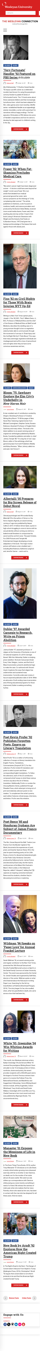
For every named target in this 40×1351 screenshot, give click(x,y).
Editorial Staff (10, 83)
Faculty (31, 388)
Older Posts (26, 1298)
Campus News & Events (19, 388)
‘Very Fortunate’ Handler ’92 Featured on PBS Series (19, 73)
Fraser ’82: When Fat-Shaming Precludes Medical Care (17, 172)
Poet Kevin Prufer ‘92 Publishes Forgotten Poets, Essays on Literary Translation (17, 742)
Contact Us (6, 1321)
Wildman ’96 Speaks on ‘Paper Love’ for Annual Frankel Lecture (19, 947)
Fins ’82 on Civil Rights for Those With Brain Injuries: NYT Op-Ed (19, 302)
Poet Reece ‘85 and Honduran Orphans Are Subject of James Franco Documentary (20, 827)
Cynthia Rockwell (11, 182)
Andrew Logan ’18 (11, 754)
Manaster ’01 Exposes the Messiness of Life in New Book (19, 1151)
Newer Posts (14, 1298)
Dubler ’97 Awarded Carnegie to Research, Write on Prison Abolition (18, 634)
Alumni (15, 65)
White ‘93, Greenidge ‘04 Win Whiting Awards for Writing (19, 1046)
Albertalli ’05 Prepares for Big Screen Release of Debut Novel (19, 502)
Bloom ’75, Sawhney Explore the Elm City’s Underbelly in (18, 398)
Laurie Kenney (10, 409)
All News (7, 65)
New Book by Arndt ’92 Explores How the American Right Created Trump (19, 1251)
